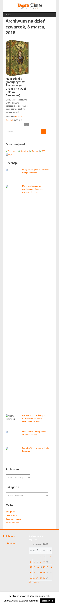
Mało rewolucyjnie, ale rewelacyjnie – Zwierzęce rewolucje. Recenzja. (33, 189)
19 (31, 572)
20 (34, 572)
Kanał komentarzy (13, 519)
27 (34, 577)
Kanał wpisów (11, 515)
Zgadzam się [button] (47, 600)
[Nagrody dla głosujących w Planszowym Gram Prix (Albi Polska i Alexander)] (17, 58)
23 (44, 572)
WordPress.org (12, 522)
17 (47, 567)
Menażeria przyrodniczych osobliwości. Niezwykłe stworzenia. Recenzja (33, 418)
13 (34, 567)
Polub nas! (9, 536)
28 (37, 577)
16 (44, 567)
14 (37, 567)
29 (41, 577)
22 (41, 572)
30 (44, 577)
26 (31, 577)
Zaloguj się (10, 511)
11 (50, 561)
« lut (31, 582)
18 (50, 567)
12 (31, 567)
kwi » (36, 582)
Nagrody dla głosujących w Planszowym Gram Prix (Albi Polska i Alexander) (16, 87)
